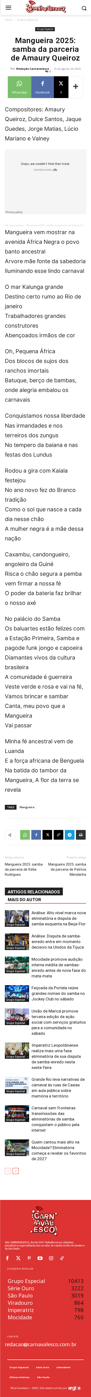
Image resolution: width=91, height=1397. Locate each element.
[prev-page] (8, 1171)
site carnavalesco (14, 225)
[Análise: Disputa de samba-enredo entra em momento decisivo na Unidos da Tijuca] (17, 941)
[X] (47, 835)
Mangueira (27, 807)
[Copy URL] (58, 835)
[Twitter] (18, 1258)
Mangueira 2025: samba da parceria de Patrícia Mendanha (67, 869)
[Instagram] (51, 1258)
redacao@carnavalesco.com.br (40, 1344)
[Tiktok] (61, 1258)
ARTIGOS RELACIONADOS (34, 891)
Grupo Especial (27, 20)
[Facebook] (36, 835)
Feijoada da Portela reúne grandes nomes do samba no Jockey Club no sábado (58, 993)
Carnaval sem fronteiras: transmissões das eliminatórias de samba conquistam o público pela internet (55, 1119)
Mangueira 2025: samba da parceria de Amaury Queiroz (57, 225)
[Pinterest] (29, 1258)
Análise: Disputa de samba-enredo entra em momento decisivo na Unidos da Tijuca (58, 942)
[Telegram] (69, 835)
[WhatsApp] (25, 835)
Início (8, 20)
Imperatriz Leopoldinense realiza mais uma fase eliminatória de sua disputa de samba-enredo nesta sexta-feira (56, 1056)
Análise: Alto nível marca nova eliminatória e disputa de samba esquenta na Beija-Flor (59, 918)
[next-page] (16, 1171)
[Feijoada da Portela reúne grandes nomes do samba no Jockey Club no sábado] (17, 993)
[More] (75, 87)
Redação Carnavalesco (32, 68)
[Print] (81, 835)
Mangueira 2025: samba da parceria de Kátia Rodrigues (24, 869)
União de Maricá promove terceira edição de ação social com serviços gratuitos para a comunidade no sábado (59, 1022)
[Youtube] (40, 1258)
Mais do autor (24, 899)
